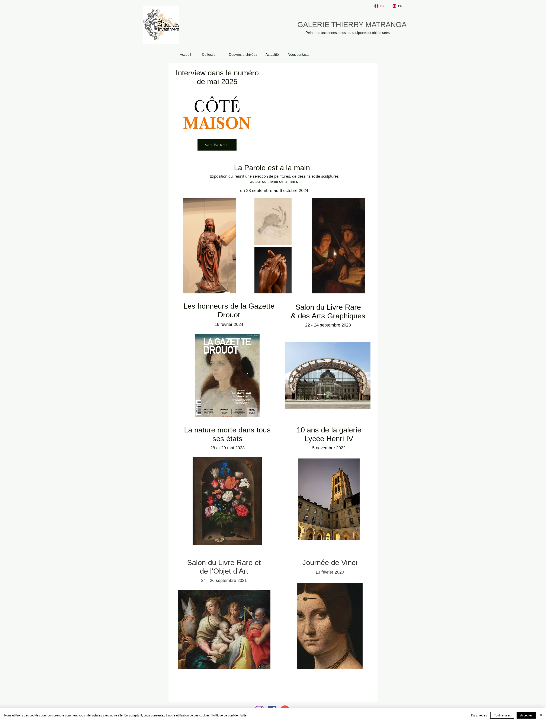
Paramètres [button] (479, 715)
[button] (230, 288)
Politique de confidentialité (229, 715)
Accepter (526, 715)
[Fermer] (540, 715)
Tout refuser (502, 715)
